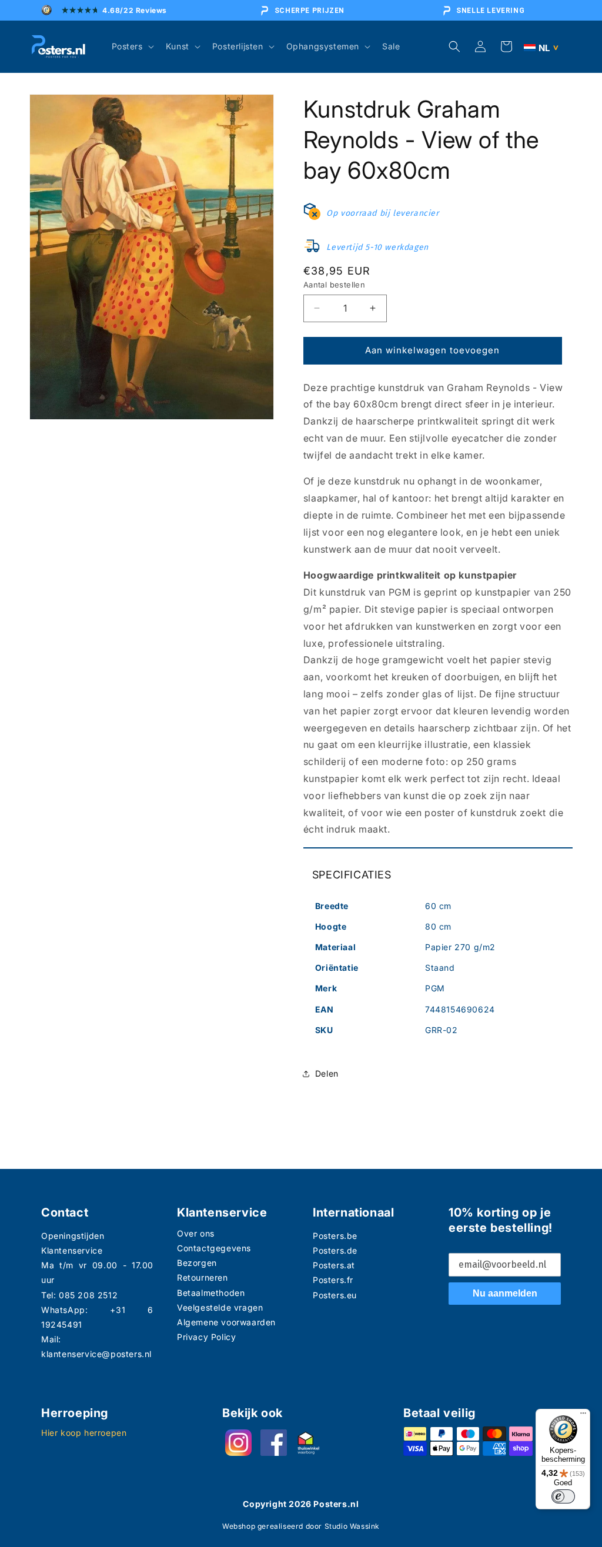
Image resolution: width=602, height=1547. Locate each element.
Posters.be (335, 1236)
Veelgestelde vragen (220, 1307)
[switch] (563, 1496)
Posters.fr (333, 1280)
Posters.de (335, 1250)
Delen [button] (327, 1073)
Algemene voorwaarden (226, 1322)
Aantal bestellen (334, 284)
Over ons (196, 1233)
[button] (132, 46)
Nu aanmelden (505, 1293)
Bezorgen (197, 1263)
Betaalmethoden (211, 1293)
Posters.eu (335, 1295)
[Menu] (583, 1416)
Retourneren (202, 1277)
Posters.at (334, 1265)
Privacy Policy (206, 1337)
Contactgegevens (214, 1248)
